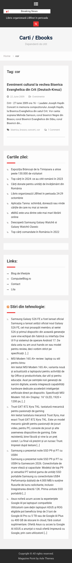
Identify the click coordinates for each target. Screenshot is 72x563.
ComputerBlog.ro (21, 278)
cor (38, 129)
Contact (15, 284)
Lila (13, 289)
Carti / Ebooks (36, 38)
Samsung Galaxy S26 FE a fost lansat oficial (37, 319)
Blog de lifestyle (20, 273)
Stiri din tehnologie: (27, 306)
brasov (23, 129)
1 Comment (54, 129)
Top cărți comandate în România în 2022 (35, 232)
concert (32, 129)
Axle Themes (46, 558)
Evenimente (38, 96)
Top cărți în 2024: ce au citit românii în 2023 (37, 178)
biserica (15, 129)
